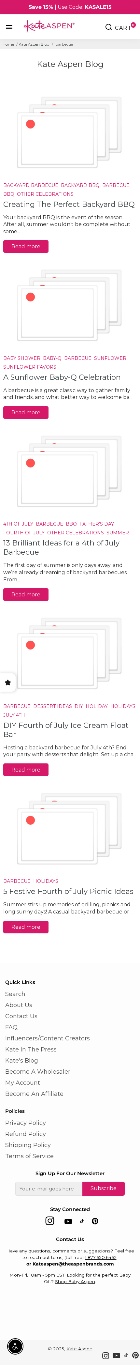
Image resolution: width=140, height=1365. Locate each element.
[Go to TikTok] (82, 1222)
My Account (22, 1082)
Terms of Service (29, 1156)
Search (15, 994)
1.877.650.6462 (101, 1257)
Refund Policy (25, 1134)
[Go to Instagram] (50, 1222)
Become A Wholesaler (37, 1071)
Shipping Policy (28, 1145)
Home (8, 44)
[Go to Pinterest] (95, 1222)
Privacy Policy (25, 1123)
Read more (25, 246)
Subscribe (104, 1188)
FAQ (11, 1027)
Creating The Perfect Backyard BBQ (69, 204)
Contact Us (21, 1016)
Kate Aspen (79, 1348)
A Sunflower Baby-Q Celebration (62, 377)
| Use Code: (70, 7)
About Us (18, 1005)
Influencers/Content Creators (47, 1038)
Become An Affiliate (34, 1093)
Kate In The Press (31, 1049)
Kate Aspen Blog (34, 44)
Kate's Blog (21, 1060)
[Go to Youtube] (68, 1222)
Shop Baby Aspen (75, 1281)
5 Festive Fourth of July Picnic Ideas (68, 891)
